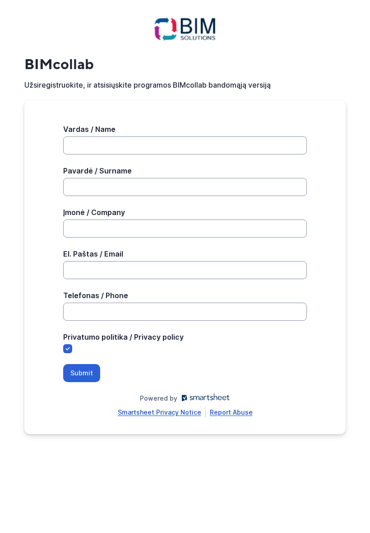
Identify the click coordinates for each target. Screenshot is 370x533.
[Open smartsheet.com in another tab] (203, 398)
